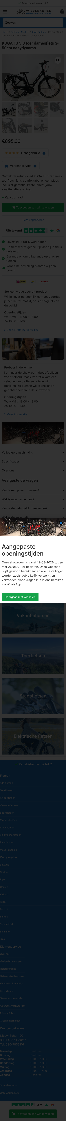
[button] (61, 523)
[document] (33, 560)
